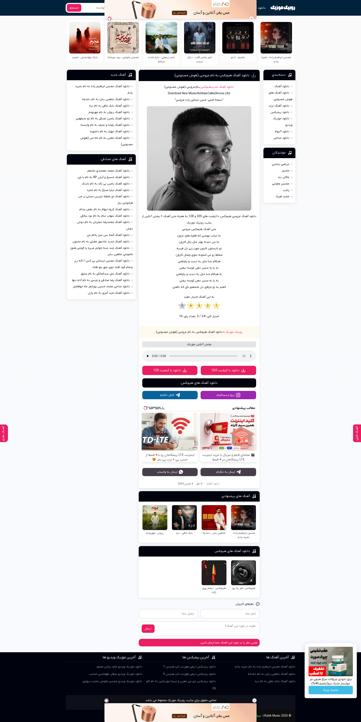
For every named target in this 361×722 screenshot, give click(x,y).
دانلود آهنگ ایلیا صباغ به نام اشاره (108, 190)
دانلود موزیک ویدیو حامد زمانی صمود (119, 667)
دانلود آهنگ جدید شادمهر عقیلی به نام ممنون (101, 242)
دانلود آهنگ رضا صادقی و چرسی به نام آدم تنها (101, 280)
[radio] (216, 306)
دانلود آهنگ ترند (279, 106)
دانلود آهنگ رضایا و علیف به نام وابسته (105, 125)
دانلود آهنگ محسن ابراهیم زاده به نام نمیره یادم (265, 667)
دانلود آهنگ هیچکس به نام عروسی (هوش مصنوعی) (211, 75)
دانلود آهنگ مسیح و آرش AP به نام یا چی (104, 177)
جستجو (74, 8)
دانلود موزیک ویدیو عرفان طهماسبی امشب (115, 674)
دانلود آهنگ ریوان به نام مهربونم (109, 112)
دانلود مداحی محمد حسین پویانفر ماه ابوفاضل (101, 287)
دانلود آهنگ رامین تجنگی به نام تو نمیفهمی (103, 119)
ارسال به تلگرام (225, 472)
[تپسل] (109, 19)
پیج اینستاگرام (226, 395)
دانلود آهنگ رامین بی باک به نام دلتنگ (106, 184)
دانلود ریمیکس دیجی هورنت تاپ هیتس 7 (189, 667)
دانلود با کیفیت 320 (225, 370)
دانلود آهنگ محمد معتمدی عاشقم (108, 171)
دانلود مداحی (281, 138)
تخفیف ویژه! (330, 690)
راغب (286, 190)
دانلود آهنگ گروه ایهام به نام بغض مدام (104, 209)
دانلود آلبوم (282, 131)
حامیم (285, 171)
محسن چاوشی (280, 184)
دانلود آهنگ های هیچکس (199, 383)
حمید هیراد (282, 196)
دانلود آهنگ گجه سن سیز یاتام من (108, 235)
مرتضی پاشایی (280, 164)
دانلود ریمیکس (280, 112)
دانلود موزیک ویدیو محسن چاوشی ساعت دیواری (112, 681)
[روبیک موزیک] (282, 8)
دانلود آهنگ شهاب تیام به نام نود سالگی (105, 216)
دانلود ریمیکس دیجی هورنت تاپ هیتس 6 (189, 674)
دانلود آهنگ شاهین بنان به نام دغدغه (106, 99)
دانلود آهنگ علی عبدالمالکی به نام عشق (105, 274)
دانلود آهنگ (257, 8)
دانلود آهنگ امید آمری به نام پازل (109, 293)
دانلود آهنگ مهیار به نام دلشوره (110, 131)
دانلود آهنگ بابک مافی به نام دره (109, 106)
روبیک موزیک (233, 332)
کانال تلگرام (167, 395)
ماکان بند (283, 177)
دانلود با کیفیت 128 (167, 370)
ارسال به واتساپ (167, 472)
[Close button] (251, 19)
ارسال (148, 629)
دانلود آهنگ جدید (223, 87)
